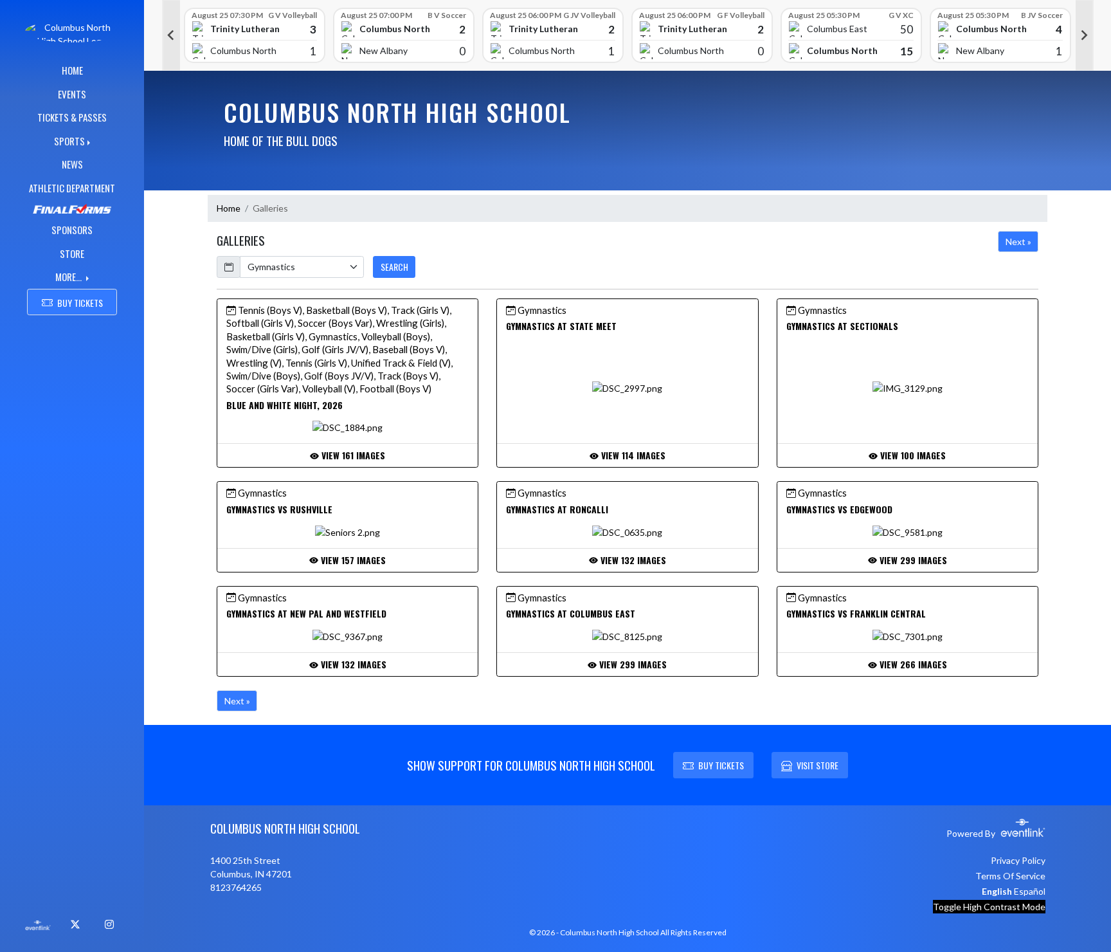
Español (1029, 891)
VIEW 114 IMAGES (632, 455)
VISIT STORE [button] (817, 765)
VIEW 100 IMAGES (912, 455)
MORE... (69, 277)
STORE (72, 253)
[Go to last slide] (171, 35)
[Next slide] (1085, 35)
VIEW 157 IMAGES (352, 560)
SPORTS (69, 141)
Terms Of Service (1010, 875)
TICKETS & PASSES (72, 117)
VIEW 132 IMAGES (632, 560)
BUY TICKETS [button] (80, 302)
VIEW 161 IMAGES (352, 455)
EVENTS (72, 94)
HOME (72, 70)
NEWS (72, 164)
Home (228, 208)
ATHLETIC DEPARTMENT (72, 188)
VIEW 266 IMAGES (912, 664)
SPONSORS (72, 230)
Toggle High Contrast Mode (989, 906)
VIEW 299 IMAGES (912, 560)
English (997, 891)
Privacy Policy (1018, 860)
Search (394, 266)
